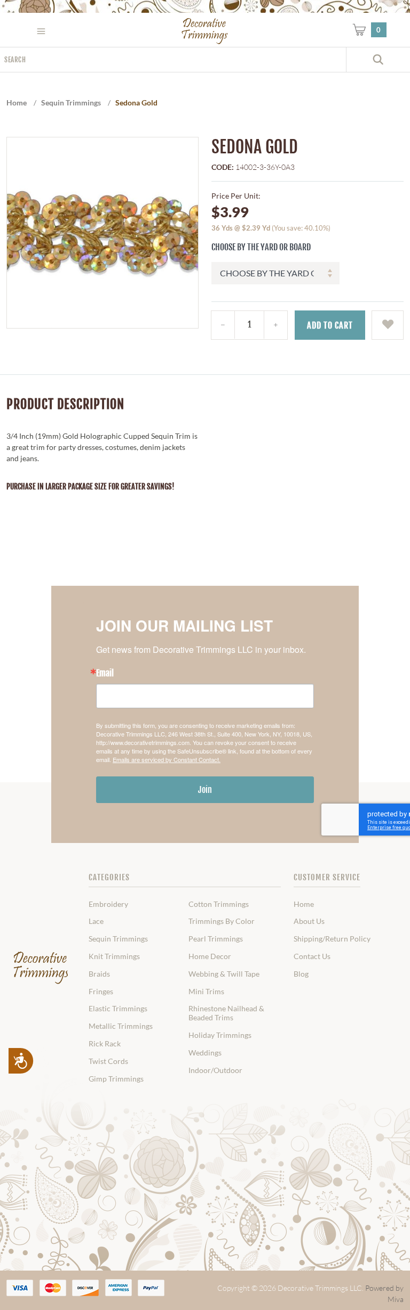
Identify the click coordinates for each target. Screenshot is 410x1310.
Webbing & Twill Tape (223, 974)
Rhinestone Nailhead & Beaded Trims (226, 1013)
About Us (309, 921)
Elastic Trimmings (118, 1008)
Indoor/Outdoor (215, 1070)
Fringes (101, 991)
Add (330, 325)
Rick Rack (105, 1043)
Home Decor (209, 956)
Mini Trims (206, 991)
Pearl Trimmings (215, 939)
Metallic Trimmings (121, 1026)
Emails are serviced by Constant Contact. (166, 759)
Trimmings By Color (221, 921)
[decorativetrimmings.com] (41, 968)
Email (105, 673)
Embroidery (108, 904)
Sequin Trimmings (118, 939)
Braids (99, 974)
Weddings (205, 1053)
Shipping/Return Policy (332, 939)
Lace (96, 921)
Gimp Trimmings (116, 1079)
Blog (301, 974)
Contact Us (312, 956)
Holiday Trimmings (219, 1035)
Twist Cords (108, 1061)
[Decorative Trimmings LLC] (205, 31)
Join (205, 789)
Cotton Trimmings (218, 904)
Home (304, 904)
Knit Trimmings (114, 956)
